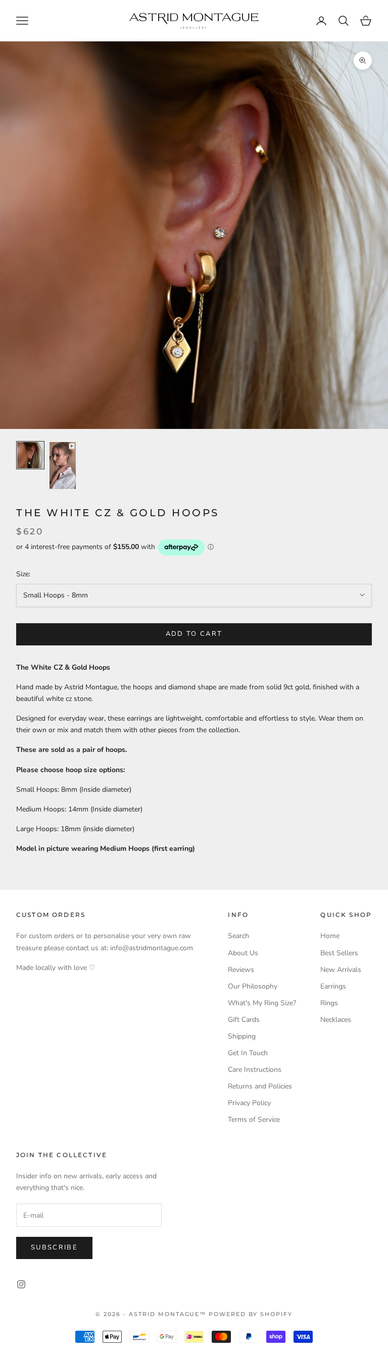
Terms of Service (254, 1119)
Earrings (333, 986)
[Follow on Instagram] (21, 1284)
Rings (329, 1003)
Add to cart (194, 633)
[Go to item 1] (30, 455)
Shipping (242, 1036)
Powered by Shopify (251, 1314)
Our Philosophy (252, 986)
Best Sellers (339, 953)
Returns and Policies (260, 1086)
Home (330, 936)
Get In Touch (248, 1053)
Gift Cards (244, 1019)
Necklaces (335, 1019)
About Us (243, 953)
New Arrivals (340, 969)
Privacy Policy (249, 1103)
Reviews (241, 969)
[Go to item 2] (62, 465)
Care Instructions (254, 1069)
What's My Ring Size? (262, 1003)
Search (238, 936)
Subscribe (54, 1247)
